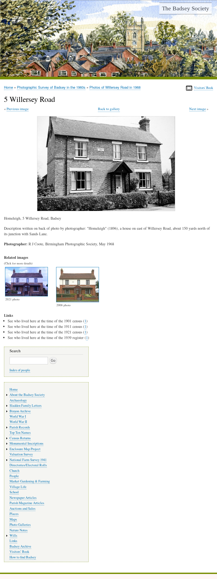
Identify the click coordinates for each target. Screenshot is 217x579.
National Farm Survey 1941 (28, 460)
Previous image (18, 108)
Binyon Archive (20, 411)
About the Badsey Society (27, 394)
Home (8, 87)
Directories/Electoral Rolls (28, 465)
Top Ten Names (20, 432)
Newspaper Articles (23, 497)
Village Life (18, 487)
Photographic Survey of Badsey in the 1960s (51, 87)
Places (14, 514)
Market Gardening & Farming (30, 481)
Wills (13, 535)
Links (13, 541)
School (14, 492)
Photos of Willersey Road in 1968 (115, 87)
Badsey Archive (20, 546)
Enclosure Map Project (25, 449)
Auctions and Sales (22, 508)
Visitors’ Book (19, 551)
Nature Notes (19, 530)
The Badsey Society (185, 8)
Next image (197, 108)
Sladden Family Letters (26, 405)
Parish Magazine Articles (27, 503)
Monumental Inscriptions (26, 443)
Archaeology (18, 400)
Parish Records (20, 427)
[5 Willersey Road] (107, 209)
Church (14, 470)
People (14, 476)
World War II (18, 421)
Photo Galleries (20, 524)
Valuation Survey (21, 454)
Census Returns (20, 438)
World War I (18, 416)
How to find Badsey (23, 557)
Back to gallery (109, 108)
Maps (13, 519)
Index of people (20, 370)
